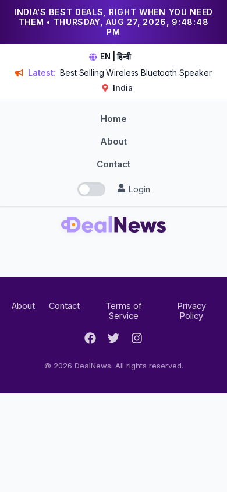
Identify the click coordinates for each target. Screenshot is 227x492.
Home (114, 118)
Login (138, 189)
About (113, 141)
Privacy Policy (191, 311)
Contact (113, 164)
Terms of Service (123, 311)
